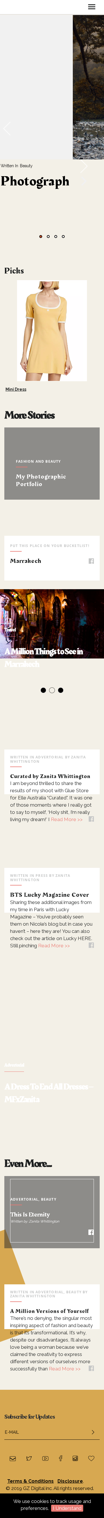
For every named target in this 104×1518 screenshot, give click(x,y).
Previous (11, 644)
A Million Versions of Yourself (49, 1311)
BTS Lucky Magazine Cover (49, 895)
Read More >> (66, 819)
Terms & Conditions (30, 1481)
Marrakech (25, 561)
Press (42, 875)
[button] (40, 236)
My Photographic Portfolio (41, 480)
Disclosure (70, 1481)
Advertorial (50, 757)
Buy (72, 370)
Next (101, 327)
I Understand (67, 1508)
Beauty (26, 165)
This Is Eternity (30, 1214)
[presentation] (7, 128)
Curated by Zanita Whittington (50, 776)
